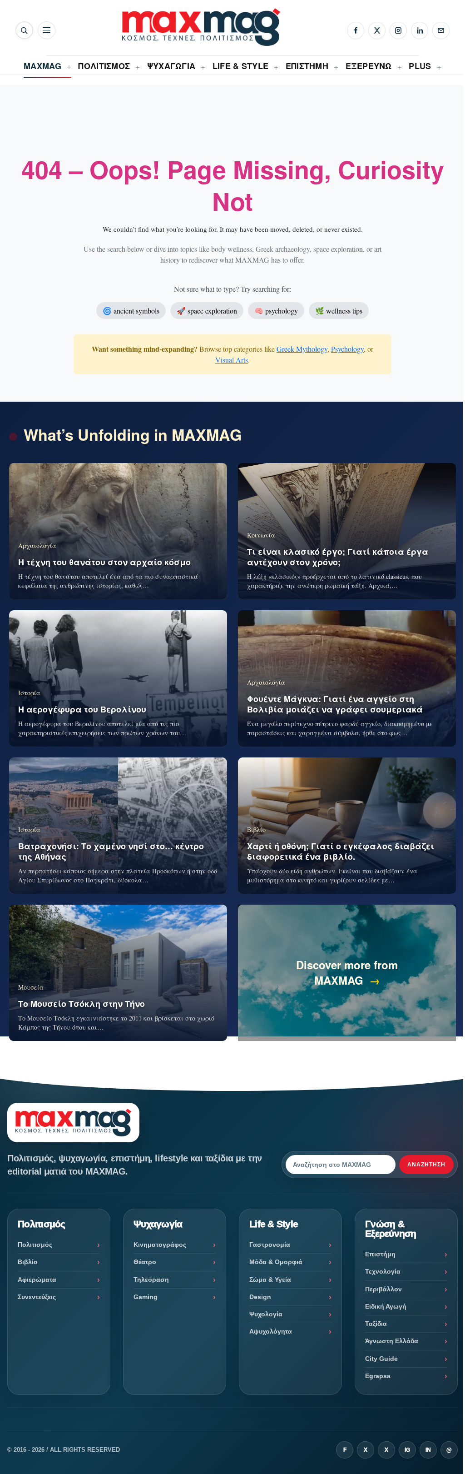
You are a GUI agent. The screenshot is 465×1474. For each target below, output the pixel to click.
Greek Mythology (302, 349)
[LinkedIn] (419, 30)
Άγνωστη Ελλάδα (391, 1341)
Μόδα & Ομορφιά (275, 1261)
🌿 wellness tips (338, 310)
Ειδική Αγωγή (385, 1306)
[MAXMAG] (201, 27)
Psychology (347, 349)
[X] (377, 30)
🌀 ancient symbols (131, 310)
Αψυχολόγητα (270, 1331)
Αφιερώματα (37, 1279)
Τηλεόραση (151, 1279)
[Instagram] (398, 30)
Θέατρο (145, 1261)
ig (407, 1450)
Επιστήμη (380, 1254)
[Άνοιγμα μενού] (46, 30)
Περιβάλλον (383, 1289)
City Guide (381, 1358)
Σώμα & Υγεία (270, 1279)
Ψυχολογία (265, 1314)
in (428, 1450)
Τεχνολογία (383, 1271)
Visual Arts (231, 359)
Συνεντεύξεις (37, 1296)
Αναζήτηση (426, 1164)
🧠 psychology (276, 310)
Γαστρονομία (269, 1244)
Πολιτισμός (35, 1244)
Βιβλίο (28, 1261)
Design (260, 1296)
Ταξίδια (376, 1323)
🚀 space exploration (207, 310)
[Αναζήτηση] (24, 30)
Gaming (146, 1296)
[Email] (441, 30)
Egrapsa (378, 1375)
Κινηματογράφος (160, 1244)
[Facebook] (355, 30)
